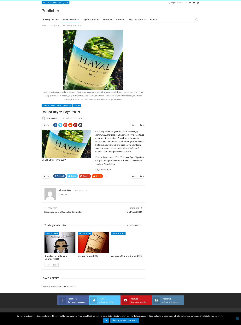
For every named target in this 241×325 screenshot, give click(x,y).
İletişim (153, 19)
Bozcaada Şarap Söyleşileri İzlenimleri (63, 212)
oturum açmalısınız (67, 286)
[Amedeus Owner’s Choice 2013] (126, 242)
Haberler (107, 19)
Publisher (50, 10)
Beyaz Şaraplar (64, 106)
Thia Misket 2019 (133, 212)
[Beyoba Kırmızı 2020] (93, 242)
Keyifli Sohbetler (91, 19)
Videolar (120, 19)
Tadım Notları (70, 19)
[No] (237, 318)
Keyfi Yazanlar (136, 19)
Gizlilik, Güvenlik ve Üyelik (125, 320)
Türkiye (76, 106)
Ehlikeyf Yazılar (51, 19)
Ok (106, 320)
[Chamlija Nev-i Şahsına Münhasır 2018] (59, 242)
